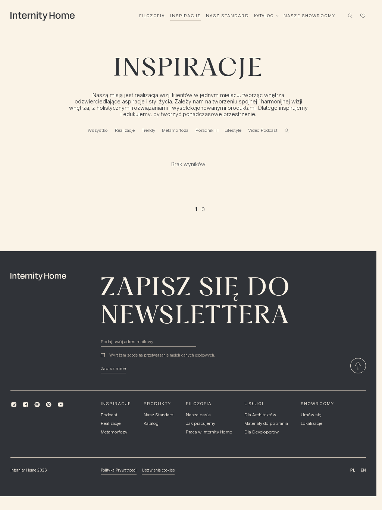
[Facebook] (25, 404)
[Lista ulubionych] (362, 15)
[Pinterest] (48, 404)
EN (363, 470)
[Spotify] (37, 404)
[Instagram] (13, 404)
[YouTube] (60, 404)
